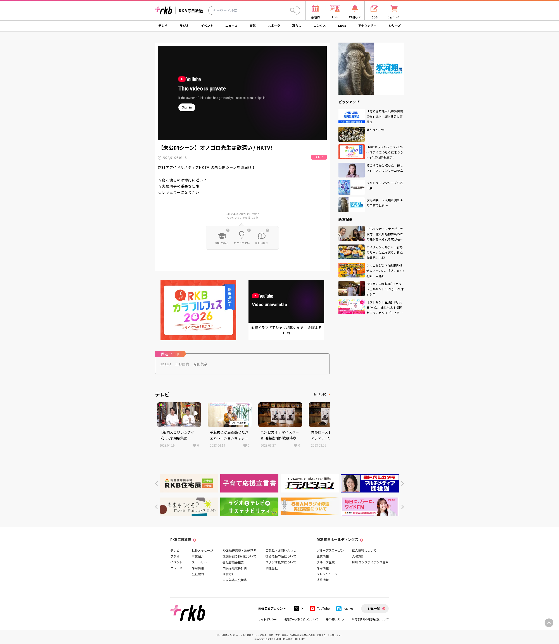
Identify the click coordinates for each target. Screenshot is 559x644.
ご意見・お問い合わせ (281, 550)
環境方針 (229, 574)
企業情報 (323, 556)
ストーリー (199, 562)
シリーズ (395, 25)
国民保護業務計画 (235, 568)
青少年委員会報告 (235, 580)
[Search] (293, 10)
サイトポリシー (267, 619)
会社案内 (198, 574)
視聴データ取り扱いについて (301, 619)
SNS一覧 (374, 608)
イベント (207, 25)
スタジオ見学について (281, 562)
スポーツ (274, 25)
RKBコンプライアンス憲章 (370, 562)
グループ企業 (326, 562)
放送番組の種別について (239, 556)
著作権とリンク (335, 619)
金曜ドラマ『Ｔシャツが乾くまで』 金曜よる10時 (286, 330)
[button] (156, 483)
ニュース (231, 25)
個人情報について (364, 550)
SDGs (342, 25)
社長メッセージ (202, 550)
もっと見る (320, 394)
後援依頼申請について (281, 556)
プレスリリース (327, 574)
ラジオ (184, 25)
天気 (253, 25)
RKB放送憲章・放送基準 (239, 550)
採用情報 (198, 568)
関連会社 (272, 568)
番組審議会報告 (233, 562)
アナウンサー (367, 25)
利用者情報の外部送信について (370, 619)
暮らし (296, 25)
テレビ (162, 25)
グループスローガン (330, 550)
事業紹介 (198, 556)
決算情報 (323, 580)
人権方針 (358, 556)
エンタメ (320, 25)
